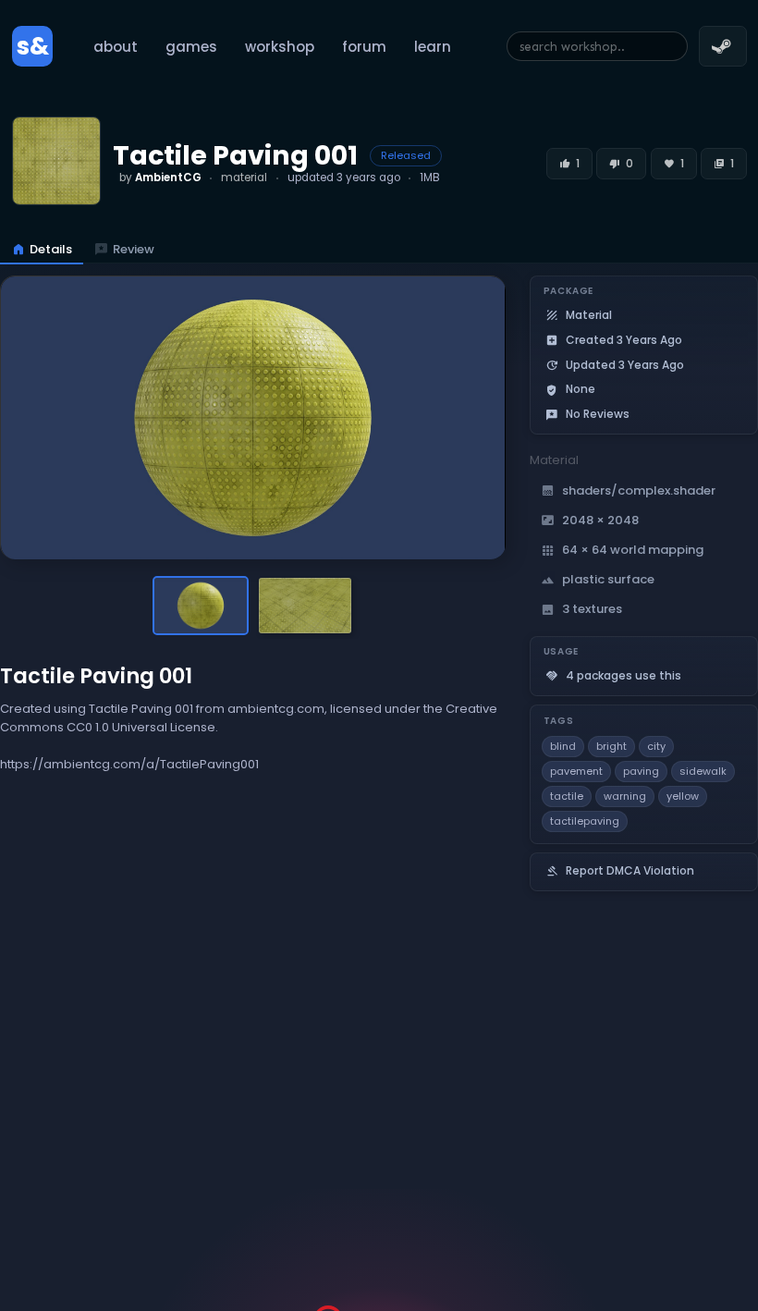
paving (641, 771)
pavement (576, 771)
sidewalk (703, 771)
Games (191, 46)
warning (625, 796)
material (244, 177)
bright (611, 746)
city (656, 746)
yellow (682, 796)
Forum (364, 46)
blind (563, 746)
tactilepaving (584, 821)
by (160, 177)
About (115, 46)
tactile (566, 796)
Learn (432, 46)
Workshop (279, 46)
